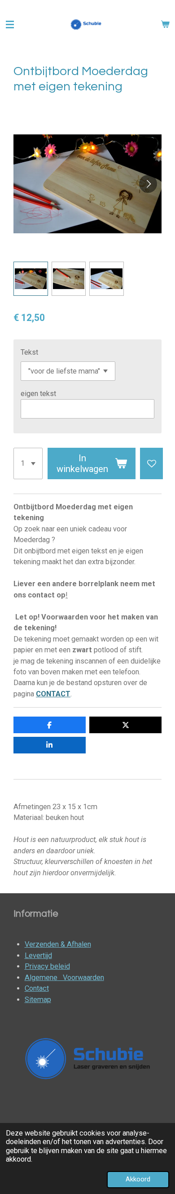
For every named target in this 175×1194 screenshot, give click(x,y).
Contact (37, 988)
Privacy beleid (47, 966)
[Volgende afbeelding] (148, 184)
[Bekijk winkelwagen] (165, 24)
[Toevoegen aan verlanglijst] (151, 463)
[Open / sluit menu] (10, 24)
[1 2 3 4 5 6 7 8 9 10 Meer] (28, 463)
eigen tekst (38, 393)
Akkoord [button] (138, 1179)
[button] (30, 279)
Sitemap (38, 999)
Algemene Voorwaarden (64, 977)
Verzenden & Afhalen (58, 944)
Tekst (29, 352)
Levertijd (38, 955)
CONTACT (53, 694)
